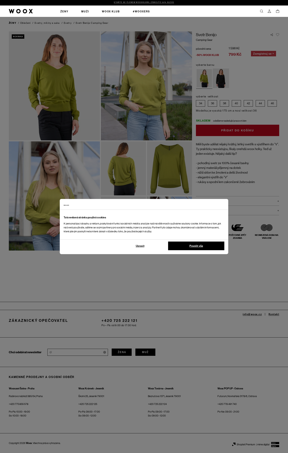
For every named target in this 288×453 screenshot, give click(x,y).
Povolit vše (196, 245)
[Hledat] (261, 11)
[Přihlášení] (269, 11)
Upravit (140, 245)
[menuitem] (64, 11)
